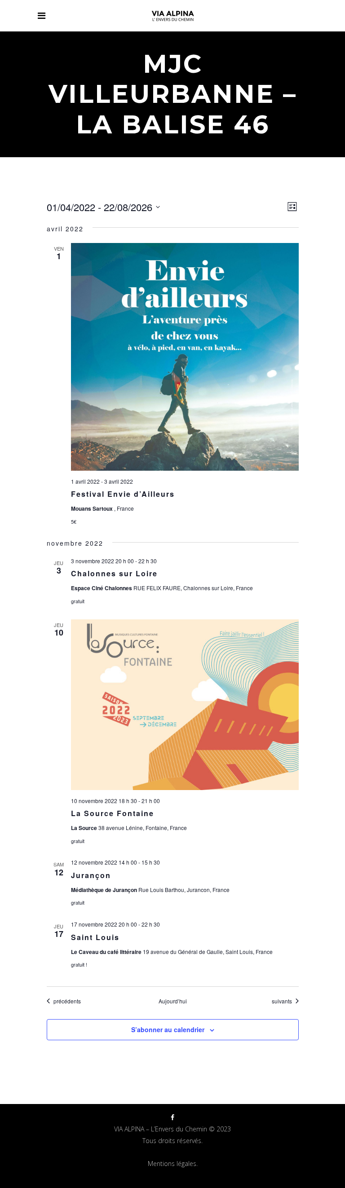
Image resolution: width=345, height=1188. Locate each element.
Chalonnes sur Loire (114, 573)
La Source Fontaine (112, 813)
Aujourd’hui (173, 1001)
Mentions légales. (173, 1163)
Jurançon (91, 875)
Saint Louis (95, 937)
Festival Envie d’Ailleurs (123, 494)
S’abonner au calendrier (167, 1029)
